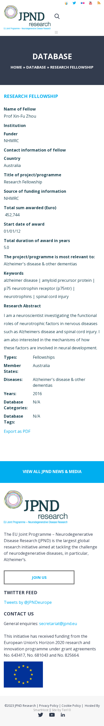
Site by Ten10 (61, 710)
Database (36, 67)
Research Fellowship (31, 96)
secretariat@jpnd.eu (58, 623)
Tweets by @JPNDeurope (28, 602)
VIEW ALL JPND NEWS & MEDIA (52, 471)
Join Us (39, 577)
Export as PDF (17, 431)
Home (16, 67)
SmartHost (40, 710)
